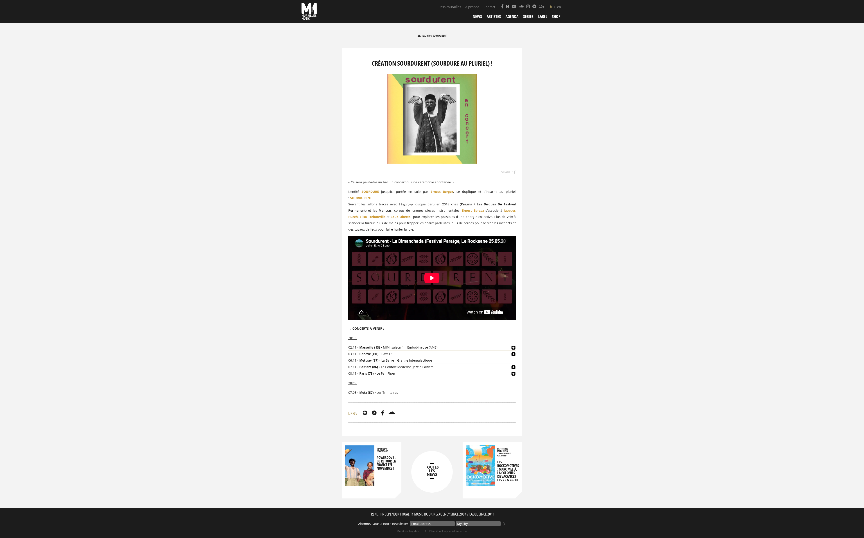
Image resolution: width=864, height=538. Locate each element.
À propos (472, 6)
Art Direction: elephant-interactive (446, 531)
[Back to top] (851, 525)
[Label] (365, 413)
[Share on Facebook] (515, 172)
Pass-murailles (450, 6)
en (559, 6)
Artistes (494, 16)
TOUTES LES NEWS (432, 471)
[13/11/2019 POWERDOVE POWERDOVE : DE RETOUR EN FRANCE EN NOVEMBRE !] (359, 484)
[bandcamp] (374, 413)
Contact (489, 6)
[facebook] (382, 413)
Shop (556, 16)
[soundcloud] (392, 413)
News (477, 16)
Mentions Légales (408, 531)
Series (528, 16)
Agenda (512, 16)
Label (542, 16)
